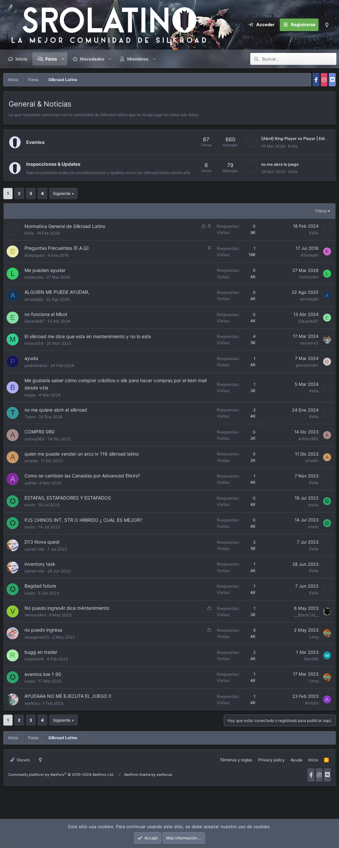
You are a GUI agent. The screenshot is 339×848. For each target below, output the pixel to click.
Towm (30, 416)
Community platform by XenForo (61, 774)
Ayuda (296, 759)
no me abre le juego (280, 164)
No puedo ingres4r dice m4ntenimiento (66, 608)
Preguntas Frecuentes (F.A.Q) (56, 248)
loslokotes (33, 277)
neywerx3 (309, 342)
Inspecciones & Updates (53, 164)
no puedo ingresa (43, 630)
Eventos (35, 142)
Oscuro (23, 759)
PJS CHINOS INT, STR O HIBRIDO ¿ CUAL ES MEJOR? (83, 520)
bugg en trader (40, 652)
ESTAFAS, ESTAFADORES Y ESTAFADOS (67, 498)
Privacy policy (271, 759)
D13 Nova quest (42, 542)
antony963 (34, 438)
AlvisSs (311, 702)
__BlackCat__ (306, 614)
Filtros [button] (321, 210)
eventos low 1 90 (42, 674)
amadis (31, 460)
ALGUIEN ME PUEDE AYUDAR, (56, 292)
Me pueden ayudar (45, 270)
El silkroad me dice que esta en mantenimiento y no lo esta (87, 336)
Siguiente (62, 193)
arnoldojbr (33, 299)
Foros (51, 59)
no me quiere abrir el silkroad (55, 410)
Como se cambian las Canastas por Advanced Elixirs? (82, 475)
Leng (313, 636)
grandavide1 (307, 365)
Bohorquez (34, 255)
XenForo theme (137, 774)
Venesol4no (35, 614)
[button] (63, 59)
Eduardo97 (34, 321)
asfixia (30, 482)
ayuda (31, 358)
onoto (29, 504)
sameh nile (34, 549)
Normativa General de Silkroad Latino (64, 226)
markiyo (31, 703)
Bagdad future (40, 586)
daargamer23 (36, 637)
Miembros (137, 59)
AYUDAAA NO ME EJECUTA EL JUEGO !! (67, 696)
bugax (30, 394)
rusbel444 (34, 658)
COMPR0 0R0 (39, 431)
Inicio (21, 59)
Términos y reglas (236, 759)
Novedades (92, 59)
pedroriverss (35, 365)
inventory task (39, 564)
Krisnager (309, 254)
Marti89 (311, 658)
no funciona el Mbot (45, 314)
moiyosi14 (33, 343)
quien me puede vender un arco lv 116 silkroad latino (81, 454)
